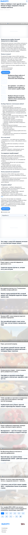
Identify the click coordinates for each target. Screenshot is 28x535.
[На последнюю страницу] (20, 516)
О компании (4, 528)
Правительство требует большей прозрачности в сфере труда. (10, 40)
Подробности (5, 215)
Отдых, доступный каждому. (9, 344)
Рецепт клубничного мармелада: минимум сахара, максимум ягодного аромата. (13, 426)
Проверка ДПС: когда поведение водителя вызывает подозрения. (13, 316)
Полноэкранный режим (25, 23)
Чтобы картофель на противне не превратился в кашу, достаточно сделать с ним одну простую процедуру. (14, 399)
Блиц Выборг (4, 1)
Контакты (4, 530)
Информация (23, 23)
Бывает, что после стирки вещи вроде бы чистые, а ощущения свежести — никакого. (13, 480)
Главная (5, 524)
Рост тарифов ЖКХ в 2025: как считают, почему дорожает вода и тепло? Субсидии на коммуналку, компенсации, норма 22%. (13, 508)
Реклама (4, 532)
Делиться (27, 23)
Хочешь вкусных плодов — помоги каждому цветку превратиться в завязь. (13, 370)
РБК (2, 196)
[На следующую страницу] (16, 516)
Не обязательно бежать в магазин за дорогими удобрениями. (11, 452)
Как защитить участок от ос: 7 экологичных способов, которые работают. (13, 289)
